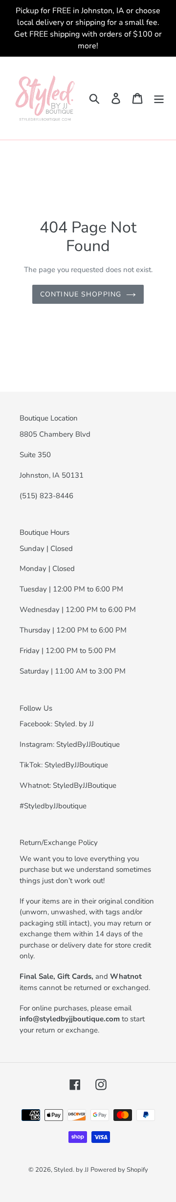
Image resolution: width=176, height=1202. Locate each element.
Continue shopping (80, 294)
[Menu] (159, 98)
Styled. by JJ (71, 1169)
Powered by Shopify (119, 1169)
